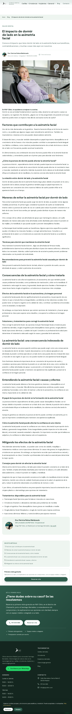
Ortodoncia (33, 4)
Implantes (42, 4)
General (51, 4)
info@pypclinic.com (46, 687)
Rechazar (8, 709)
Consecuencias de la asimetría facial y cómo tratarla (22, 553)
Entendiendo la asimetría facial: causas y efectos (21, 560)
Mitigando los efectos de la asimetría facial (19, 563)
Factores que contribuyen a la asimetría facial (20, 546)
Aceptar (18, 709)
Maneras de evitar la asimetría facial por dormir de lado (23, 550)
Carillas (24, 4)
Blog (58, 4)
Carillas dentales (43, 652)
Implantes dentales (44, 659)
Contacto (66, 4)
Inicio (3, 17)
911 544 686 (15, 623)
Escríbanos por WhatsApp (19, 668)
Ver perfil (53, 526)
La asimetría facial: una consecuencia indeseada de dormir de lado (26, 557)
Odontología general (44, 662)
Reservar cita (36, 579)
